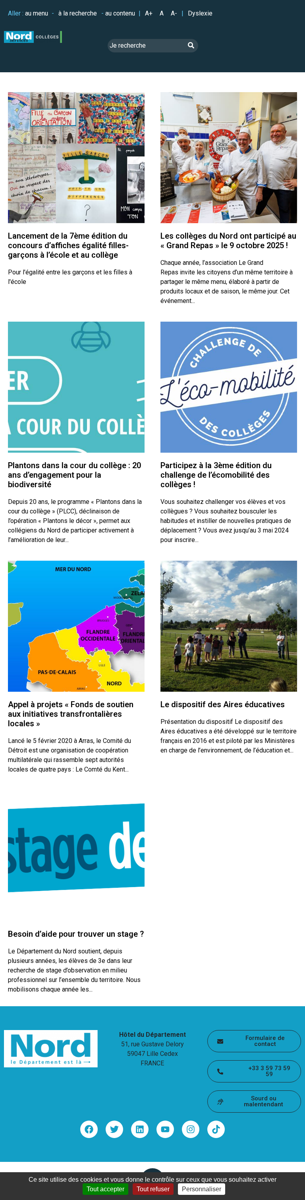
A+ (148, 13)
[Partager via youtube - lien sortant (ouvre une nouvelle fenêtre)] (165, 1129)
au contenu (120, 13)
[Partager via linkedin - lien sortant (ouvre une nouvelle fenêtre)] (140, 1129)
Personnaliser (201, 1189)
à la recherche (77, 13)
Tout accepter (105, 1189)
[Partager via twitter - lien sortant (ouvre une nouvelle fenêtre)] (114, 1129)
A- (174, 13)
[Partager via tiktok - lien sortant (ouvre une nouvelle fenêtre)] (216, 1129)
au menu (36, 13)
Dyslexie (200, 13)
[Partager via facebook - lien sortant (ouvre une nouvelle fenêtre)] (89, 1129)
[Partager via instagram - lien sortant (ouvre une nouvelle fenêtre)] (190, 1129)
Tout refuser (153, 1189)
